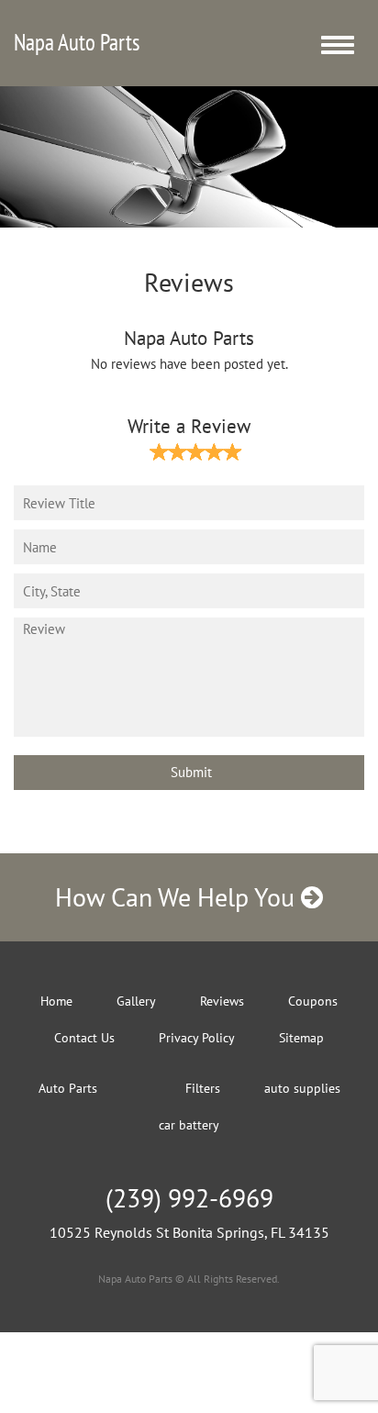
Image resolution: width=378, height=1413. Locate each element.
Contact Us (84, 1037)
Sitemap (301, 1037)
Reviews (222, 1001)
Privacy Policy (197, 1037)
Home (56, 1001)
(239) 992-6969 (189, 1198)
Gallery (136, 1001)
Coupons (313, 1001)
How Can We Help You (178, 897)
